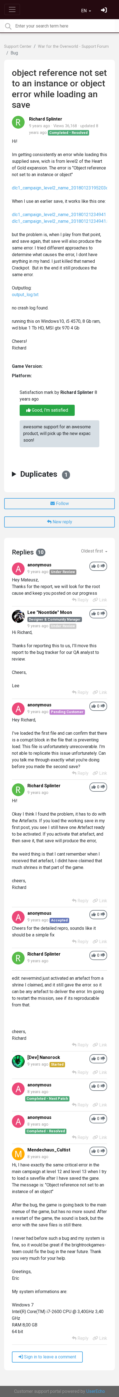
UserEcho (95, 1391)
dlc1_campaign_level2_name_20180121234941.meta (64, 221)
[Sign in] (104, 10)
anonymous (39, 565)
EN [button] (84, 10)
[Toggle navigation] (12, 9)
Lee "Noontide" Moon (49, 612)
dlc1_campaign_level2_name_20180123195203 (59, 188)
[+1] (94, 566)
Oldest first (92, 551)
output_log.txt (25, 294)
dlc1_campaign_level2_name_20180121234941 (59, 214)
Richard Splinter (45, 119)
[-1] (103, 566)
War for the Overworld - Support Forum (73, 46)
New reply (61, 521)
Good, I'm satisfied (49, 410)
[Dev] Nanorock (43, 1057)
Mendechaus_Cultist (48, 1150)
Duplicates (44, 474)
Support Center (18, 46)
